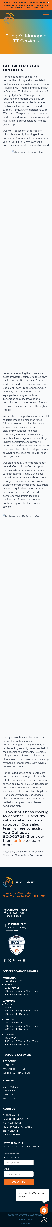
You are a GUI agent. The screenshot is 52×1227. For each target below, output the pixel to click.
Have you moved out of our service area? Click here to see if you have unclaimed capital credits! (26, 5)
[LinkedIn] (14, 961)
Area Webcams (12, 1122)
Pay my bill (10, 1090)
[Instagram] (19, 961)
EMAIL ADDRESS (12, 1157)
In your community (15, 1118)
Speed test (10, 1098)
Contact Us (10, 1086)
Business (8, 1065)
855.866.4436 (12, 930)
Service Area (11, 1130)
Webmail (8, 1094)
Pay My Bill (26, 1219)
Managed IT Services (16, 1069)
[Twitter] (10, 961)
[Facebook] (5, 961)
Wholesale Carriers (16, 1072)
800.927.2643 (13, 916)
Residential (10, 1061)
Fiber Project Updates (17, 1126)
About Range (11, 1115)
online (19, 840)
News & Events (12, 1134)
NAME (6, 1168)
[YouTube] (24, 961)
